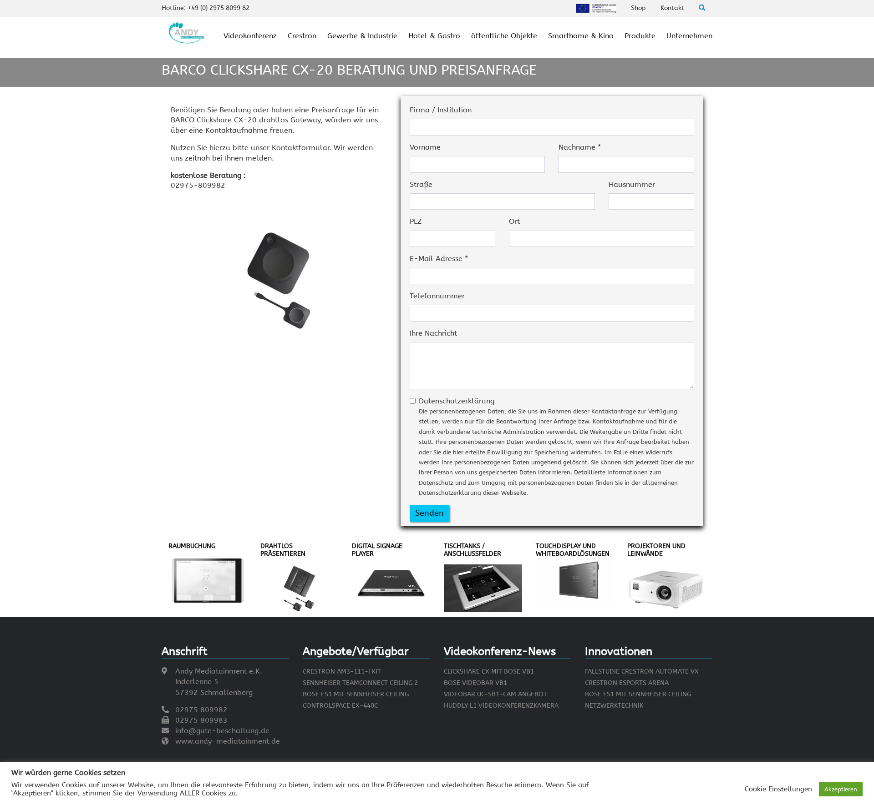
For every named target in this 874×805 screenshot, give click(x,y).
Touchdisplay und (566, 546)
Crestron (302, 35)
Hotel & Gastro (434, 35)
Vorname (425, 147)
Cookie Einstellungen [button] (778, 789)
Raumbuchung (191, 546)
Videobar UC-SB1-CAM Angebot (495, 694)
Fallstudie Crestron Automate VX (642, 671)
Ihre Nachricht (433, 333)
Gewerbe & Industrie (362, 35)
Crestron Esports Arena (627, 683)
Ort (514, 221)
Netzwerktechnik (614, 705)
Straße (421, 184)
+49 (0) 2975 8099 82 (218, 8)
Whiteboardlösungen (573, 554)
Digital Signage (377, 546)
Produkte (640, 35)
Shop (638, 8)
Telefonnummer (437, 296)
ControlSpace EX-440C (340, 705)
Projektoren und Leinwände (656, 550)
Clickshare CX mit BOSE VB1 (489, 671)
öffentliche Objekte (504, 35)
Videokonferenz (250, 35)
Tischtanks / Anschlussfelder (472, 550)
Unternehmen (689, 35)
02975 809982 (201, 709)
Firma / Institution (441, 110)
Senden (429, 513)
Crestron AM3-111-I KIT (342, 671)
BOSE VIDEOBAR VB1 (475, 683)
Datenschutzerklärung (556, 447)
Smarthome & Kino (581, 35)
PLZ (416, 221)
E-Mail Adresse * (439, 258)
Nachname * (580, 147)
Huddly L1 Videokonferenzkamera (501, 705)
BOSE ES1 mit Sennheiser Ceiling (356, 694)
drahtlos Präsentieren (282, 550)
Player (363, 554)
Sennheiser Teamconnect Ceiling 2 (360, 683)
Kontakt (672, 8)
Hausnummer (632, 184)
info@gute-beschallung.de (222, 730)
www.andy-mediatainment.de (227, 741)
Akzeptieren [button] (840, 789)
